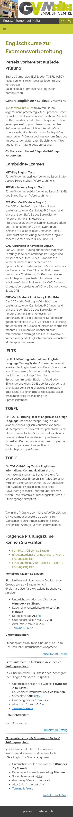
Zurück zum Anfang (55, 653)
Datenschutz (45, 811)
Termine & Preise (22, 628)
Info (39, 615)
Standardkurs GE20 (21, 108)
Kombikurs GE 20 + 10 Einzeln (30, 550)
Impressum (27, 811)
